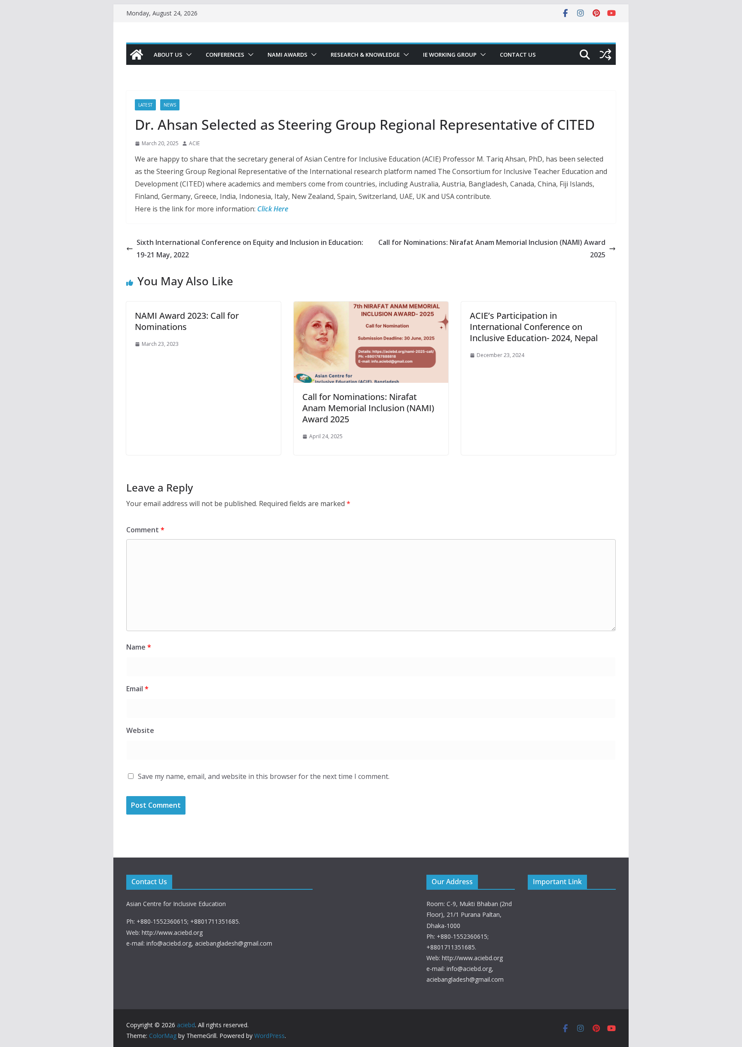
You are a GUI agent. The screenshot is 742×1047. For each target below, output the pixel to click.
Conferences (225, 55)
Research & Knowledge (365, 55)
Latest (145, 105)
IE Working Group (450, 55)
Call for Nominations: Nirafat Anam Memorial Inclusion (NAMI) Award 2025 (491, 248)
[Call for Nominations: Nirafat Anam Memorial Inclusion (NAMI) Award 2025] (371, 307)
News (170, 105)
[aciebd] (136, 54)
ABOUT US (168, 55)
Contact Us (518, 55)
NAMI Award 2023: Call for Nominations (187, 321)
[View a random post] (605, 54)
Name (138, 647)
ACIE (194, 143)
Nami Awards (287, 55)
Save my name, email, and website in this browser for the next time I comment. (263, 776)
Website (140, 730)
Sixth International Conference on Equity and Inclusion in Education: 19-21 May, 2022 (250, 248)
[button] (187, 55)
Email (137, 688)
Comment (145, 529)
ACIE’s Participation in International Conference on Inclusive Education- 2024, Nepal (534, 327)
